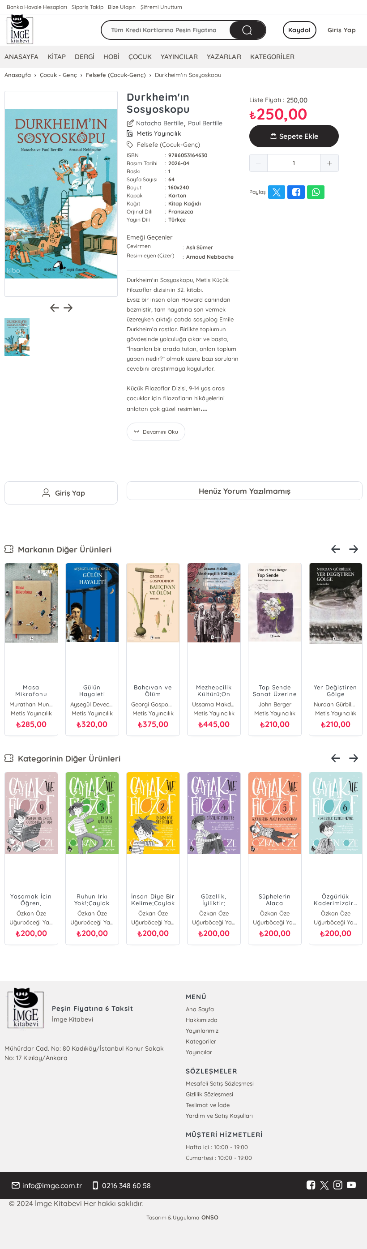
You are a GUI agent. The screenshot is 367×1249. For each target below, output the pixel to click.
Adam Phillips (255, 704)
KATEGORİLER (272, 56)
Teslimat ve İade (208, 1104)
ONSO (209, 1217)
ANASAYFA (21, 56)
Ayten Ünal (310, 913)
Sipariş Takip (87, 7)
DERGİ (84, 56)
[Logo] (20, 30)
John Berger (133, 704)
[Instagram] (338, 1185)
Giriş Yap (342, 30)
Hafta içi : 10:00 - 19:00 (217, 1147)
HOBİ (111, 56)
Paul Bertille (205, 123)
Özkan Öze (67, 913)
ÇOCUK (140, 56)
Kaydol (299, 30)
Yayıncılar (199, 1052)
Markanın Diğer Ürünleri (62, 549)
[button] (259, 162)
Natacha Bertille (160, 123)
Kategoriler (201, 1041)
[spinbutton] (294, 163)
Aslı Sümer (199, 247)
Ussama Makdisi (72, 704)
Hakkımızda (202, 1019)
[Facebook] (311, 1185)
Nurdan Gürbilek (194, 704)
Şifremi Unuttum (161, 7)
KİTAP (56, 56)
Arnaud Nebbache (210, 256)
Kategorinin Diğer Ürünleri (66, 758)
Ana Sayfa (200, 1009)
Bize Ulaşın (122, 7)
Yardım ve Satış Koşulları (219, 1115)
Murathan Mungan (316, 704)
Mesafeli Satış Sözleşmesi (220, 1083)
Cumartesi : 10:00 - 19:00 (219, 1157)
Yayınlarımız (202, 1030)
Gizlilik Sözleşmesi (209, 1094)
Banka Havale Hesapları (37, 7)
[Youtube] (351, 1185)
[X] (324, 1185)
